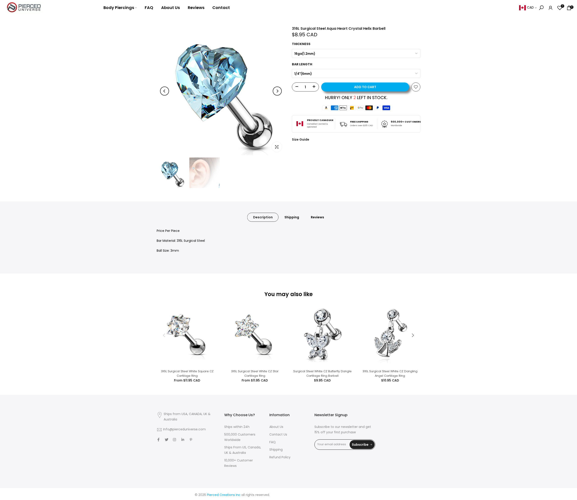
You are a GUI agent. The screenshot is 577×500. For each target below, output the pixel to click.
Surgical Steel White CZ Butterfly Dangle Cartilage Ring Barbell (322, 373)
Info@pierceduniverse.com (184, 429)
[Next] (277, 91)
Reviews (196, 7)
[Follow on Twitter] (166, 439)
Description (263, 217)
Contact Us (278, 434)
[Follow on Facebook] (158, 439)
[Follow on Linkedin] (183, 439)
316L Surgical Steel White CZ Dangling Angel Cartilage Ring (389, 373)
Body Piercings (118, 7)
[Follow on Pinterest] (190, 439)
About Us (170, 7)
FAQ (149, 7)
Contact (221, 7)
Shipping (291, 217)
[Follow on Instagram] (174, 439)
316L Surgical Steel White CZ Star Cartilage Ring (255, 373)
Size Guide (300, 139)
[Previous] (164, 91)
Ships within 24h (237, 427)
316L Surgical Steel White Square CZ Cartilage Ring (187, 373)
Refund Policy (280, 457)
